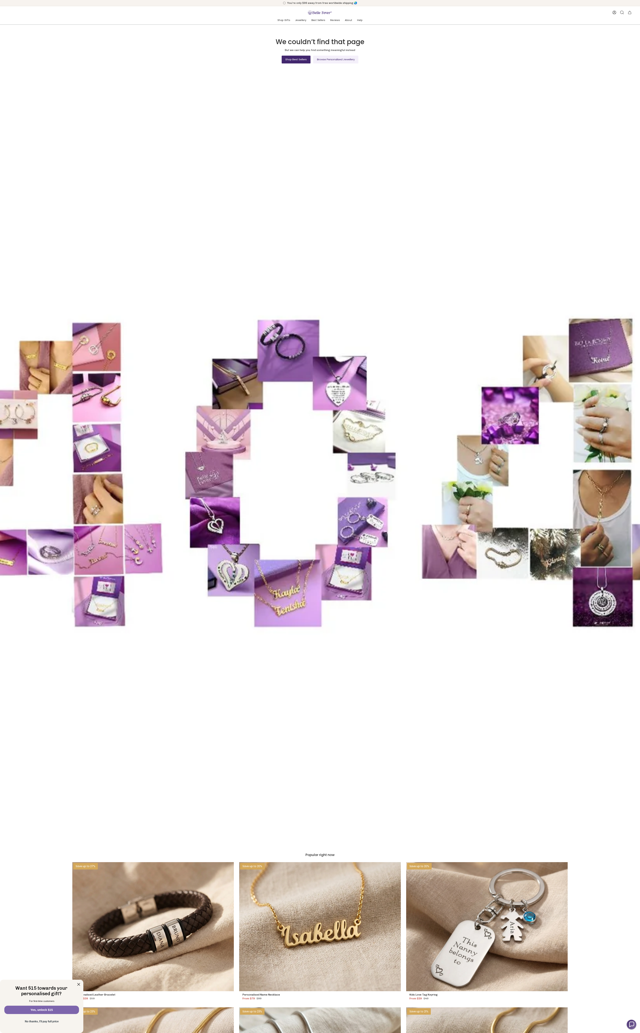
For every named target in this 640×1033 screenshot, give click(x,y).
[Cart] (630, 12)
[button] (284, 20)
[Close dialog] (79, 984)
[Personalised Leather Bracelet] (153, 926)
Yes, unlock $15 (41, 1010)
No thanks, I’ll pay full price (42, 1021)
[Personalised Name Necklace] (320, 926)
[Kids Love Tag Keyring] (487, 926)
